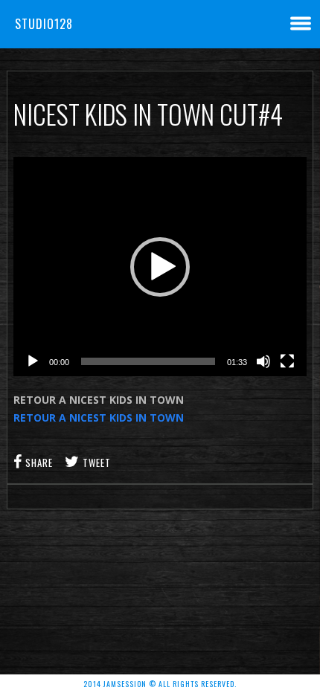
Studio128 (44, 24)
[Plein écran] (287, 361)
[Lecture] (32, 361)
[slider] (148, 361)
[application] (160, 266)
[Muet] (263, 361)
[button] (160, 267)
